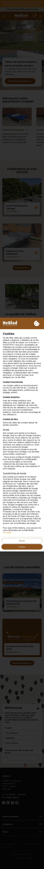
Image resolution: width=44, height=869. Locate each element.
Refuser (22, 541)
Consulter (7, 532)
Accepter (22, 547)
